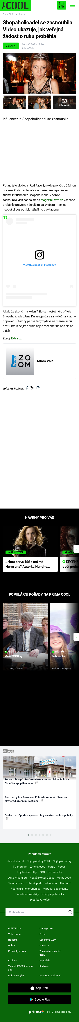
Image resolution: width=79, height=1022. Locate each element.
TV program (20, 866)
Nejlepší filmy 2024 (38, 861)
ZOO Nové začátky (51, 872)
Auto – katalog (17, 877)
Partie (51, 866)
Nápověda (45, 960)
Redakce (44, 966)
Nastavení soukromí (50, 975)
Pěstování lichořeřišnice (25, 888)
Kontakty (44, 945)
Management (46, 928)
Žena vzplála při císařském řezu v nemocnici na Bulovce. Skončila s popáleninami (37, 781)
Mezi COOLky (13, 656)
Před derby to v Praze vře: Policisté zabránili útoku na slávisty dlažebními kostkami (36, 799)
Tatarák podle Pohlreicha (41, 883)
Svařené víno (16, 883)
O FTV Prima (14, 928)
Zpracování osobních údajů (50, 953)
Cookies (12, 960)
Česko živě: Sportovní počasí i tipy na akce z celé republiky (39, 815)
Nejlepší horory (62, 861)
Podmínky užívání (17, 951)
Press (43, 934)
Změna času (37, 866)
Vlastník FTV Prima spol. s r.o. (21, 968)
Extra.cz (16, 338)
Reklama (12, 939)
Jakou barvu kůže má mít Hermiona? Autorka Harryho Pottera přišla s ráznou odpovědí (26, 564)
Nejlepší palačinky (53, 894)
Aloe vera (65, 883)
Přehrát (12, 652)
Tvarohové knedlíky (27, 894)
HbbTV (11, 945)
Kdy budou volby (27, 872)
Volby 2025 (64, 877)
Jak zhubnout (16, 861)
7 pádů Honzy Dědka (41, 877)
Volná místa (14, 934)
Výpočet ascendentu (55, 888)
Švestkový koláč (40, 899)
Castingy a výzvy (48, 939)
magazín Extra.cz (52, 200)
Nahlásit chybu (16, 975)
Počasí (62, 866)
